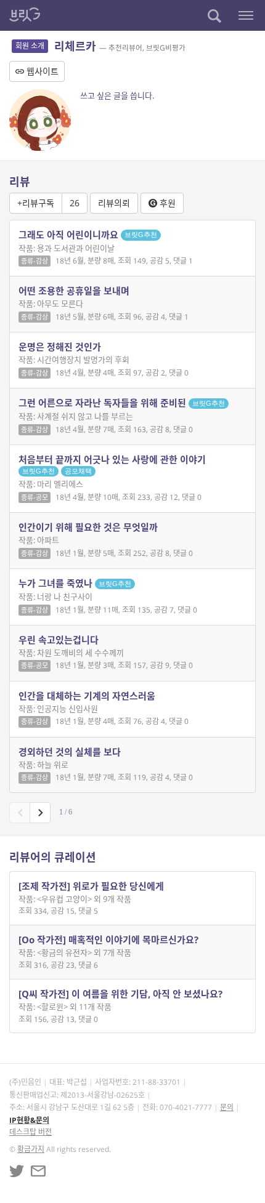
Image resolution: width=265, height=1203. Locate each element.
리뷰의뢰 (114, 203)
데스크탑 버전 (30, 1132)
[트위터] (16, 1171)
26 (75, 203)
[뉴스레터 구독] (38, 1171)
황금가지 (30, 1149)
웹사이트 (41, 71)
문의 (227, 1107)
